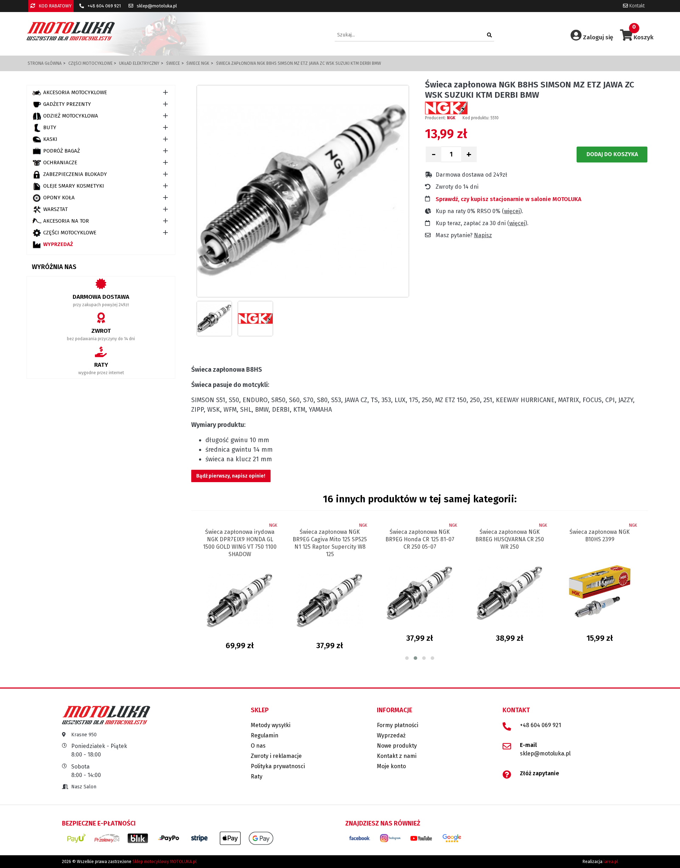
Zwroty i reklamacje (276, 756)
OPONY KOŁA (59, 197)
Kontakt (636, 6)
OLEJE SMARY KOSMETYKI (73, 186)
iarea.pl (611, 861)
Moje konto (391, 766)
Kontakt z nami (396, 756)
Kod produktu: (476, 117)
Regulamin (264, 735)
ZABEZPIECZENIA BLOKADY (75, 174)
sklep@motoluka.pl (156, 5)
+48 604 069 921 (103, 5)
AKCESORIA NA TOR (66, 221)
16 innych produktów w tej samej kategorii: (420, 499)
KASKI (50, 139)
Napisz (483, 235)
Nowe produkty (397, 745)
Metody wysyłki (270, 725)
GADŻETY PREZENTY (67, 104)
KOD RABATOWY (55, 5)
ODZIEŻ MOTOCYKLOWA (70, 116)
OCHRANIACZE (60, 162)
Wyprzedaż (58, 244)
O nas (258, 745)
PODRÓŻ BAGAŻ (61, 151)
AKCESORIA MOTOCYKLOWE (75, 92)
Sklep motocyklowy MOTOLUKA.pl (164, 861)
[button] (407, 658)
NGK (451, 117)
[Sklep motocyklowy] (71, 31)
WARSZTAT (55, 209)
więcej (512, 211)
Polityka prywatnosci (278, 766)
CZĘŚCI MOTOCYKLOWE (69, 232)
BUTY (49, 127)
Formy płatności (397, 725)
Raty (256, 776)
